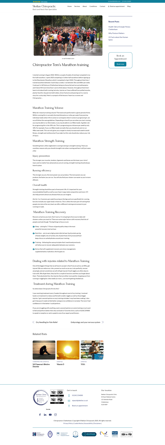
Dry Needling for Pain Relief (46, 322)
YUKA (83, 364)
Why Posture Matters (116, 33)
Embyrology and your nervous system (85, 322)
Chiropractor (37, 361)
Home (69, 6)
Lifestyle (46, 361)
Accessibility (88, 423)
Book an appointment (117, 6)
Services (77, 6)
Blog (128, 6)
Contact (102, 6)
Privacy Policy (68, 423)
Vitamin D (60, 364)
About (85, 6)
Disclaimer (97, 423)
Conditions (93, 6)
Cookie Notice (78, 423)
